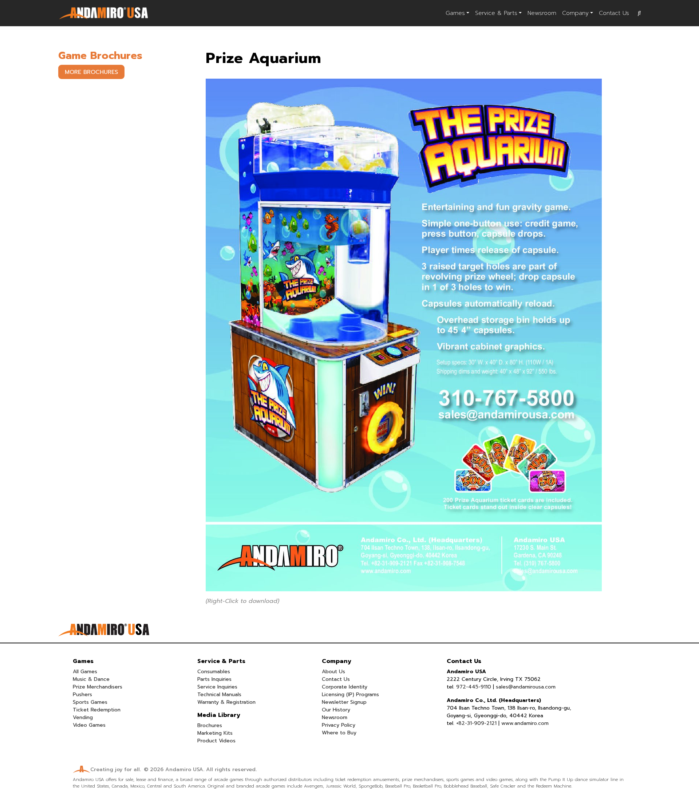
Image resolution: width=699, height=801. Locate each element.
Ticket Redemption (97, 710)
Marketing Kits (215, 733)
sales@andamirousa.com (526, 687)
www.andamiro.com (525, 723)
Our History (336, 710)
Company (575, 13)
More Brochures (91, 72)
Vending (83, 717)
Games (455, 13)
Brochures (209, 725)
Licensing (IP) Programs (350, 694)
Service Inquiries (217, 687)
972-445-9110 (473, 687)
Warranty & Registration (226, 702)
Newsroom (542, 13)
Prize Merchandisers (97, 687)
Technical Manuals (219, 694)
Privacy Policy (338, 725)
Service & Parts (496, 13)
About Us (333, 671)
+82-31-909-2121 (476, 723)
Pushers (82, 694)
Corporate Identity (344, 687)
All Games (85, 671)
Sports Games (90, 702)
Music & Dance (91, 679)
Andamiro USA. (184, 769)
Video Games (89, 725)
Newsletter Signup (344, 702)
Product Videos (216, 741)
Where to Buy (339, 733)
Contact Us (614, 13)
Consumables (213, 671)
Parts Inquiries (214, 679)
